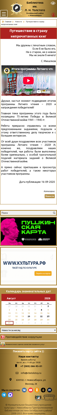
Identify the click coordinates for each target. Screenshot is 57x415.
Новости (18, 22)
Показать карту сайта (27, 351)
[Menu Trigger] (3, 13)
